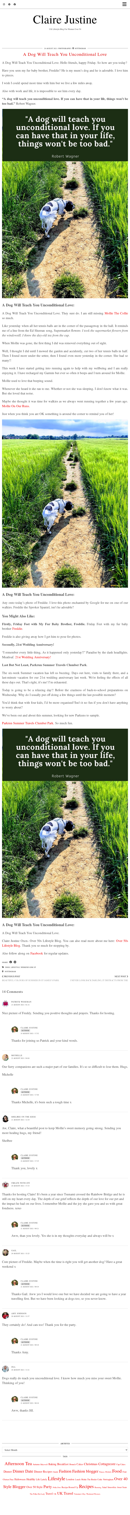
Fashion (65, 1471)
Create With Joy (20, 1183)
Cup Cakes (120, 1464)
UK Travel (65, 1493)
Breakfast (63, 1464)
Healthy (30, 1479)
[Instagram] (4, 4)
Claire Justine (65, 19)
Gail (14, 1250)
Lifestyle (15, 967)
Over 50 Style (34, 1487)
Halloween (20, 1479)
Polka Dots (57, 1487)
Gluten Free (8, 1479)
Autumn (36, 1464)
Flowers (108, 1472)
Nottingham (10, 971)
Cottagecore (106, 1463)
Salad (104, 1487)
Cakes (80, 1464)
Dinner (8, 1471)
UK (55, 1494)
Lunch (77, 1479)
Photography (64, 48)
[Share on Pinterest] (15, 962)
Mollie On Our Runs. (16, 406)
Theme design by (113, 1511)
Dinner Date (23, 1471)
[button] (125, 4)
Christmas (91, 1464)
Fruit (124, 1471)
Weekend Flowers (93, 1494)
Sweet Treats (122, 1487)
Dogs (7, 967)
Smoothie (111, 1487)
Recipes (86, 1486)
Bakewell (44, 1464)
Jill (13, 1367)
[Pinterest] (9, 4)
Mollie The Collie (116, 313)
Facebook (36, 953)
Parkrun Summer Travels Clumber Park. (28, 723)
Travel (49, 1493)
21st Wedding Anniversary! (33, 657)
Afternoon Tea (18, 1463)
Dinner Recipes (43, 1471)
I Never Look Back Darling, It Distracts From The (99, 978)
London (70, 1479)
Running (98, 1487)
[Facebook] (15, 4)
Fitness (101, 1472)
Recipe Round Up (70, 1487)
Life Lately (41, 1479)
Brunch (72, 1464)
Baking (52, 1464)
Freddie (17, 628)
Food (117, 1471)
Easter (55, 1472)
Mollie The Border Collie (91, 1479)
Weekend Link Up (28, 967)
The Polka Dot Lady (37, 1494)
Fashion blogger (85, 1471)
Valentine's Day (79, 1494)
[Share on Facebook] (11, 962)
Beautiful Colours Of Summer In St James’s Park (30, 978)
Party (48, 1486)
